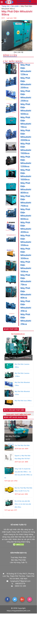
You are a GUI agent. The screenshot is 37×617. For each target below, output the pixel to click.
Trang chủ (5, 6)
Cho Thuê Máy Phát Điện (22, 445)
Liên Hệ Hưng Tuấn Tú (18, 562)
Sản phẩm (15, 6)
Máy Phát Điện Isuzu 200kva (23, 400)
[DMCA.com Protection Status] (18, 544)
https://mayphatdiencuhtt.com (18, 611)
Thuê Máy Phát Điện (18, 557)
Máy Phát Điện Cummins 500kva (18, 357)
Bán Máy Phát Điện (12, 436)
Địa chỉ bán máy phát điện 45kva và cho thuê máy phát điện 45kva (23, 504)
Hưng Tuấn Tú (16, 532)
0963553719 (23, 1)
